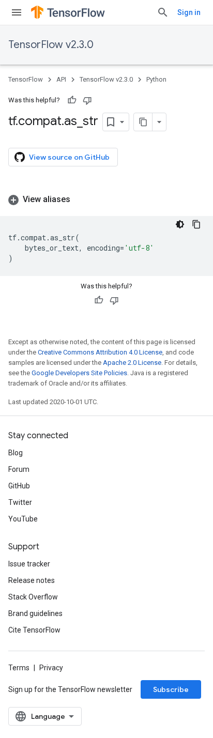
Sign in (189, 12)
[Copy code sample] (196, 224)
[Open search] (163, 12)
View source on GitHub (69, 157)
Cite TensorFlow (34, 630)
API (61, 79)
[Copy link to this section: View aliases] (80, 199)
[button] (106, 199)
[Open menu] (16, 12)
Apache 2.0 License (132, 362)
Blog (15, 453)
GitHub (19, 486)
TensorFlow (25, 79)
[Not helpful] (87, 100)
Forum (18, 469)
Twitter (20, 502)
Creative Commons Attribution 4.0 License (100, 352)
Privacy (51, 668)
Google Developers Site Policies (79, 373)
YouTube (23, 519)
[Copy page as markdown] (143, 122)
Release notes (31, 580)
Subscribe (171, 689)
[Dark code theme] (180, 224)
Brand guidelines (35, 613)
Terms (18, 668)
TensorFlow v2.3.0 (51, 44)
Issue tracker (29, 564)
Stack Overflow (33, 597)
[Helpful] (72, 100)
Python (156, 79)
